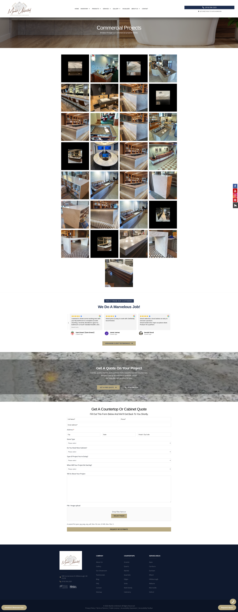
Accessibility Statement (129, 608)
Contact (145, 9)
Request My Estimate (119, 529)
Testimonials (100, 575)
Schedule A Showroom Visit (14, 607)
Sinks (126, 583)
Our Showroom (101, 571)
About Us (134, 9)
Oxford (151, 592)
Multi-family (128, 588)
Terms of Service (102, 608)
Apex (151, 562)
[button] (85, 9)
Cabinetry (127, 592)
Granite (126, 562)
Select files (119, 516)
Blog (97, 579)
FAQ (97, 583)
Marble (126, 571)
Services (106, 9)
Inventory (84, 9)
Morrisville (152, 588)
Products (95, 9)
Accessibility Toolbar (146, 608)
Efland (151, 575)
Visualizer (126, 9)
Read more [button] (73, 327)
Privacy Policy (90, 608)
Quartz (126, 566)
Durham (152, 571)
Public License (114, 608)
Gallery (115, 9)
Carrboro (152, 566)
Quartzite (127, 575)
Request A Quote (227, 607)
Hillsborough (153, 579)
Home (77, 9)
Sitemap (99, 592)
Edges (126, 579)
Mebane (152, 583)
